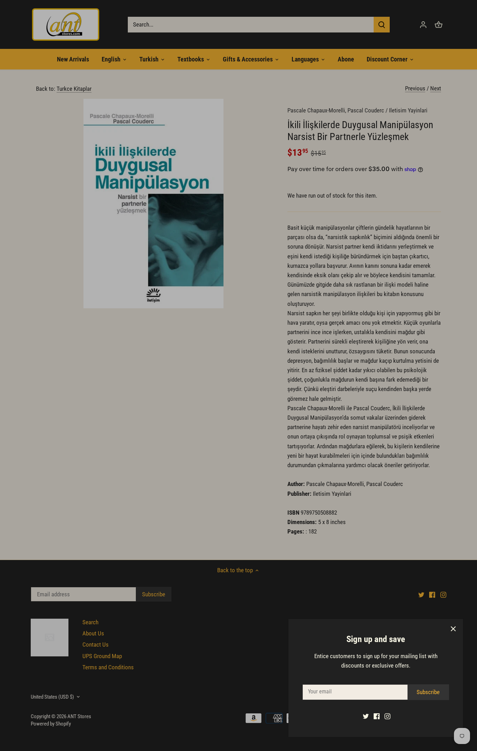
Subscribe (428, 692)
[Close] (453, 628)
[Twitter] (366, 716)
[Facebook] (377, 716)
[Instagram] (387, 716)
